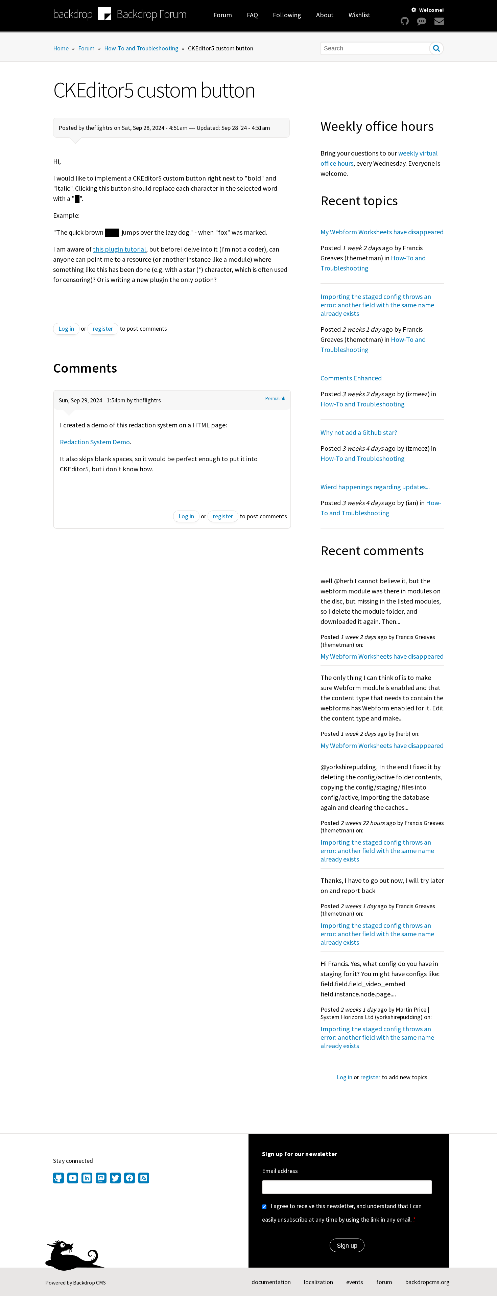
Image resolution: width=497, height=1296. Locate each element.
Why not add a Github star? (359, 432)
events (354, 1282)
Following (287, 14)
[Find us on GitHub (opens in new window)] (59, 1178)
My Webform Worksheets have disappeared (382, 232)
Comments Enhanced (351, 378)
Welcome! (431, 9)
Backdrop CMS (89, 1282)
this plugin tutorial (119, 249)
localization (318, 1282)
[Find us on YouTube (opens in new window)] (73, 1178)
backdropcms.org (427, 1282)
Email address (280, 1171)
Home (61, 48)
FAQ (252, 14)
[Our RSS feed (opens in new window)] (143, 1178)
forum (384, 1282)
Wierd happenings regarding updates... (375, 486)
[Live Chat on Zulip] (421, 21)
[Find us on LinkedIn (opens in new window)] (87, 1178)
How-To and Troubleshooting (141, 48)
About (325, 14)
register (103, 328)
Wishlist (360, 14)
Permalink (275, 398)
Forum (222, 14)
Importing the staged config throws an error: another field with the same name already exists (377, 304)
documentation (271, 1282)
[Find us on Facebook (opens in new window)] (129, 1178)
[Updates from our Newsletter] (438, 21)
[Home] (104, 14)
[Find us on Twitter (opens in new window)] (115, 1178)
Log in (66, 328)
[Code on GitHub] (404, 21)
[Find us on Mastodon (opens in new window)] (101, 1178)
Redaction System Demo (95, 442)
